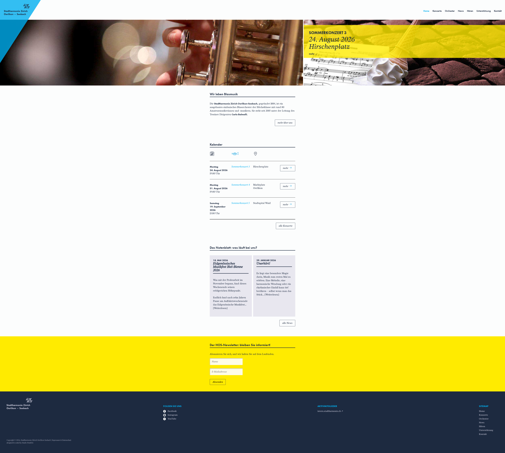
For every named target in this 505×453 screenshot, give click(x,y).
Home (426, 10)
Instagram (172, 415)
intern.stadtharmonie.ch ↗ (330, 411)
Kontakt (498, 10)
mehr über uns (285, 122)
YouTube (171, 418)
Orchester (450, 10)
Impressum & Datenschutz (61, 440)
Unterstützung (483, 10)
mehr (286, 168)
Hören (470, 10)
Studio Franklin (27, 443)
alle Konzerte (285, 225)
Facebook (172, 411)
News (461, 10)
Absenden (218, 382)
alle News (287, 323)
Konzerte (437, 10)
